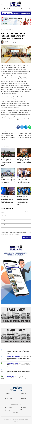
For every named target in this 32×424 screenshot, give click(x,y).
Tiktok (16, 412)
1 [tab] (14, 26)
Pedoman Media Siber (23, 396)
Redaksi (23, 398)
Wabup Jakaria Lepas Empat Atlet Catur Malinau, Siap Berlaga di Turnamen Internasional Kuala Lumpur (23, 181)
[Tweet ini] (22, 127)
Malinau (16, 350)
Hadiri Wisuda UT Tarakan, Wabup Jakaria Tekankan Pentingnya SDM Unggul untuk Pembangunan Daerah (7, 199)
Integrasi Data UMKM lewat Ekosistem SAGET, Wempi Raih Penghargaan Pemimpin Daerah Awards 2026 (24, 161)
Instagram (9, 410)
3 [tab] (17, 26)
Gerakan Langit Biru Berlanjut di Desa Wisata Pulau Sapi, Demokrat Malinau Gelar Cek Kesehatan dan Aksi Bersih (24, 200)
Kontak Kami (15, 401)
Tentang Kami (8, 398)
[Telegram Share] (26, 127)
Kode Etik (23, 393)
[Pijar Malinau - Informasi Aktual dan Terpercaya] (16, 4)
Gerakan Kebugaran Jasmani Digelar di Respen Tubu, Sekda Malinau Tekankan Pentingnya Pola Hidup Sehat (7, 161)
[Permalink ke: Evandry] (2, 42)
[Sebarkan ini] (18, 127)
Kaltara (12, 350)
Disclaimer (8, 396)
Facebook (9, 407)
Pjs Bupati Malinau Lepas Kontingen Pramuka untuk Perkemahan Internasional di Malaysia (8, 135)
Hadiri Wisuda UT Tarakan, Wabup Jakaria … (19, 378)
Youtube (24, 410)
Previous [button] (2, 20)
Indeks (8, 393)
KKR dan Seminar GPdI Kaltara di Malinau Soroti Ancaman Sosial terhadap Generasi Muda (8, 180)
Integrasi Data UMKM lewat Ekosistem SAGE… (18, 358)
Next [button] (29, 20)
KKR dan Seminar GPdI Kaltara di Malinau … (18, 365)
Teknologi (17, 356)
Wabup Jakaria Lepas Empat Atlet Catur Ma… (18, 372)
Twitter (24, 407)
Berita (8, 350)
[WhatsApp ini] (29, 127)
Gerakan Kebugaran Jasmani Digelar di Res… (18, 352)
